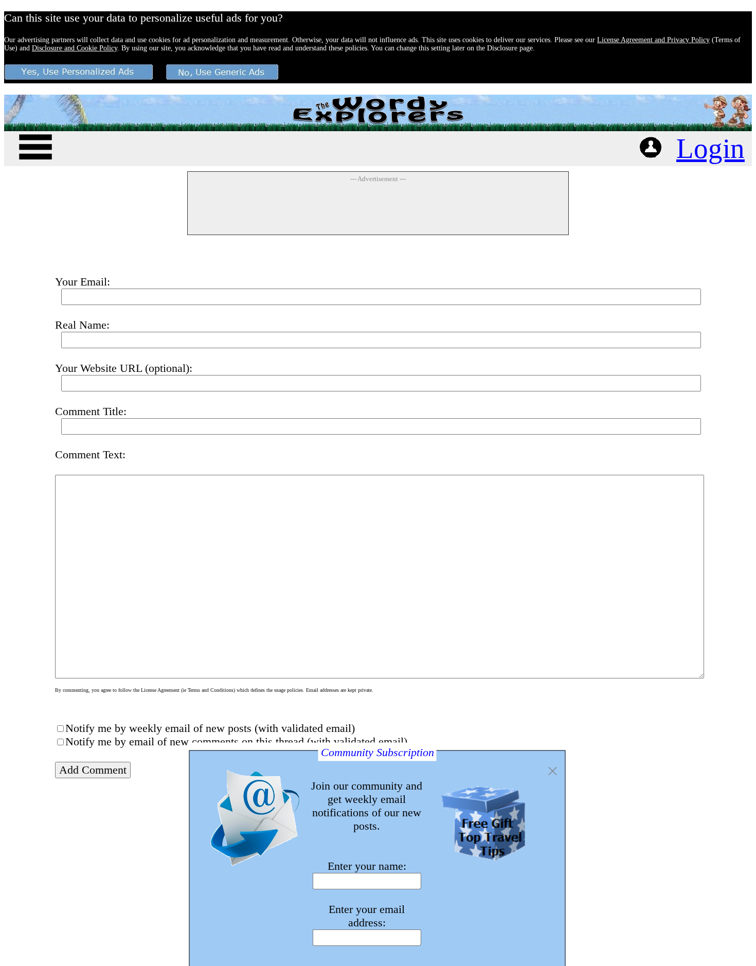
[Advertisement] (378, 208)
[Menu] (35, 145)
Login (710, 148)
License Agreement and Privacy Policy (653, 40)
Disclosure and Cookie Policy (74, 48)
